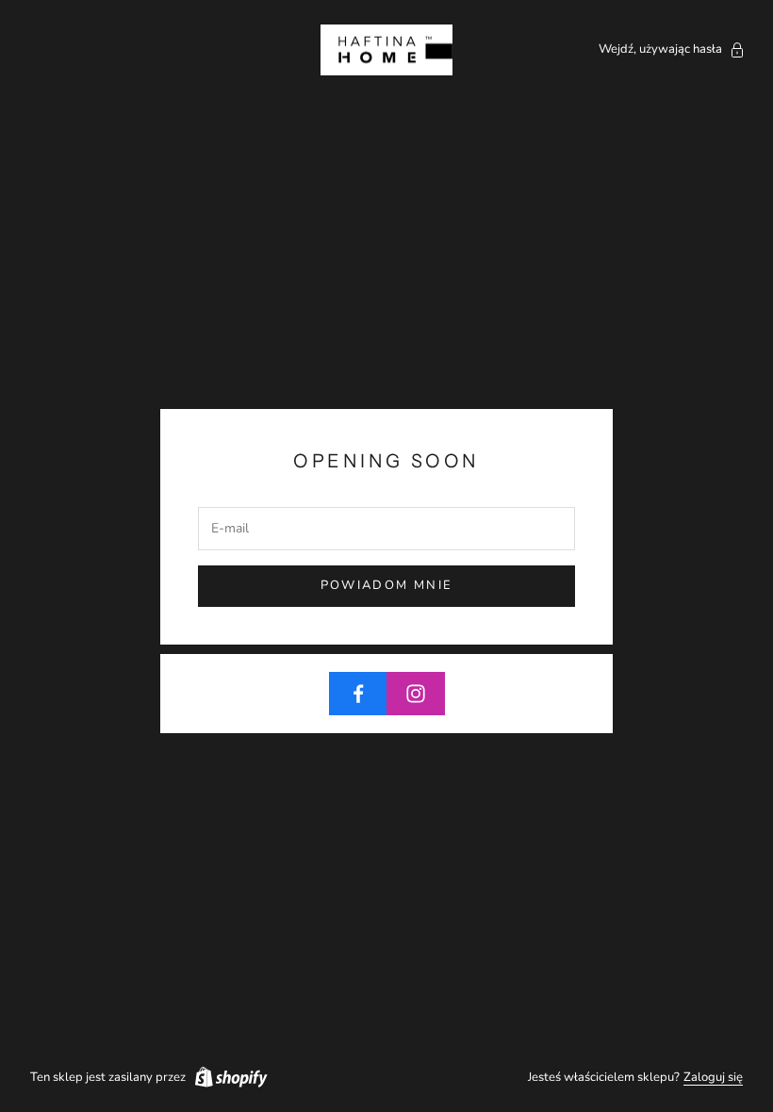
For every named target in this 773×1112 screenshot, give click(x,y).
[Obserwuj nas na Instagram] (415, 693)
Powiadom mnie (386, 585)
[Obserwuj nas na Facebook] (358, 693)
